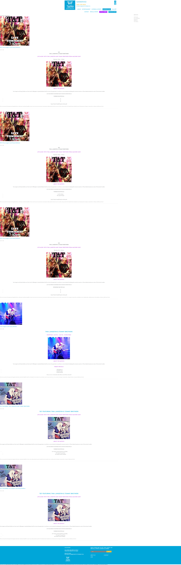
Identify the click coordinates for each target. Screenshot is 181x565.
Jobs (91, 557)
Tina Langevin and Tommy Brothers (8, 326)
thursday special (81, 106)
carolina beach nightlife (26, 106)
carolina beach (20, 106)
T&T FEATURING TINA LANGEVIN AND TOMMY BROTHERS (15, 406)
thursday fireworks (70, 106)
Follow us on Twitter (115, 4)
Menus (79, 9)
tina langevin (86, 106)
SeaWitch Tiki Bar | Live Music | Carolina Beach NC (70, 5)
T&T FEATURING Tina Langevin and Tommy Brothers (12, 488)
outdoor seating (61, 106)
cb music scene (32, 106)
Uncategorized (9, 106)
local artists (40, 106)
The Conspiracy (136, 21)
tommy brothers (90, 106)
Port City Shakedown (137, 18)
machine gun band (49, 106)
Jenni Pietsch (101, 106)
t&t (67, 106)
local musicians (45, 106)
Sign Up (109, 551)
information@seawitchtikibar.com (83, 6)
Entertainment (86, 9)
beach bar (16, 106)
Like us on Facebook (115, 1)
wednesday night (85, 297)
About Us (92, 555)
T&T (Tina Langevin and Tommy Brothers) (10, 47)
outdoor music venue (56, 106)
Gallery (114, 9)
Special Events (94, 11)
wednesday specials (91, 297)
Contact (86, 11)
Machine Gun (136, 19)
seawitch (65, 106)
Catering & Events (96, 9)
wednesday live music (80, 297)
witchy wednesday (96, 297)
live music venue (36, 106)
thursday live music (76, 106)
